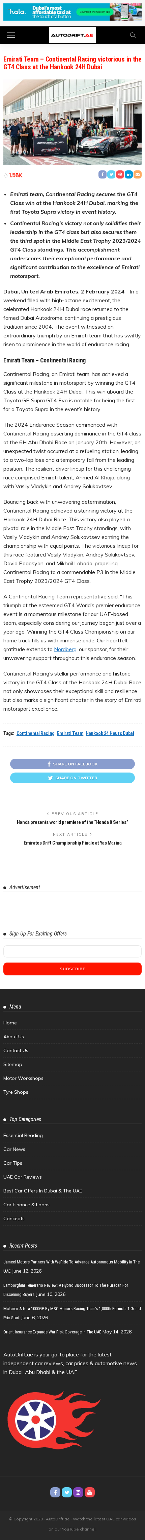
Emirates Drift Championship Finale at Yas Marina (72, 843)
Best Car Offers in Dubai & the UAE (42, 1191)
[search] (133, 35)
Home (10, 1023)
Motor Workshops (23, 1078)
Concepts (14, 1218)
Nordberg (65, 649)
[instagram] (78, 1492)
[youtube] (90, 1492)
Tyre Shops (15, 1092)
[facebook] (55, 1492)
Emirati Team (70, 733)
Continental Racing (36, 733)
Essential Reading (23, 1135)
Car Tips (12, 1163)
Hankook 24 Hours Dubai (110, 733)
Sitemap (12, 1064)
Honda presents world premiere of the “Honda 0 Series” (72, 822)
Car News (14, 1149)
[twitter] (67, 1492)
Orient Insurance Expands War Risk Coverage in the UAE (52, 1331)
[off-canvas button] (11, 35)
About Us (13, 1037)
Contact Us (15, 1050)
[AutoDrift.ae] (72, 35)
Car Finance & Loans (26, 1205)
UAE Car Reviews (22, 1177)
